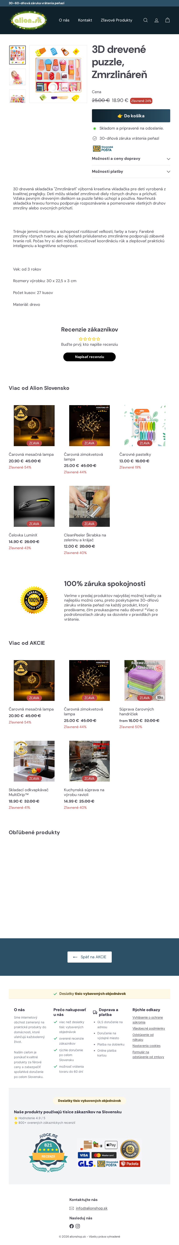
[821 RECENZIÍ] (48, 1173)
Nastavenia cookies (146, 1045)
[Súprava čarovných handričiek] (144, 694)
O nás (64, 20)
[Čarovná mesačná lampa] (34, 437)
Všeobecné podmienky (149, 1028)
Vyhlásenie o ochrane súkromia (148, 1019)
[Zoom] (58, 74)
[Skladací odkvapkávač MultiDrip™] (34, 775)
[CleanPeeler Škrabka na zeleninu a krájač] (89, 520)
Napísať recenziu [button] (89, 356)
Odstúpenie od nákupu (143, 1037)
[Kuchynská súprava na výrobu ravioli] (89, 775)
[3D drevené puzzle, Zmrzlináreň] (20, 883)
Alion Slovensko (49, 388)
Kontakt (85, 20)
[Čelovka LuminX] (34, 517)
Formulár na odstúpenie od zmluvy (148, 1054)
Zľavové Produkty (116, 20)
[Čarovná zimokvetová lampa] (89, 439)
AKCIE (37, 642)
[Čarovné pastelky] (144, 437)
